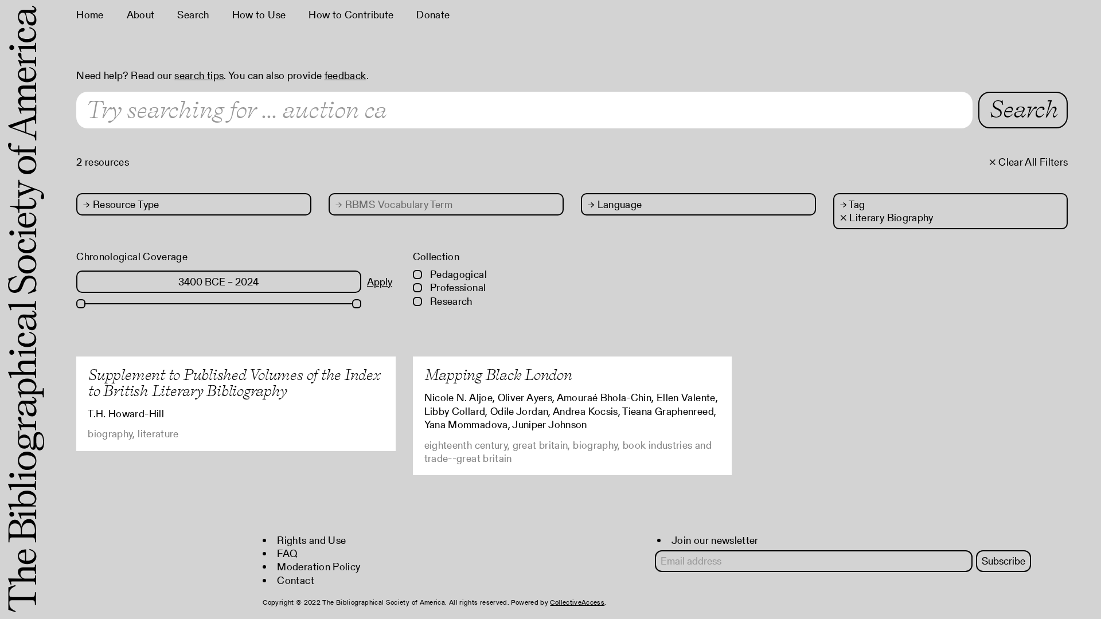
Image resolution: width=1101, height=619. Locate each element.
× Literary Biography (887, 217)
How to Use (259, 14)
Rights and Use (311, 540)
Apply (379, 282)
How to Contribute (351, 14)
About (141, 14)
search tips (199, 75)
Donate (433, 14)
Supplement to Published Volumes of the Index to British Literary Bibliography (234, 382)
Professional (457, 287)
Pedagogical (457, 274)
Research (450, 301)
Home (89, 14)
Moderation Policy (318, 566)
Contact (295, 580)
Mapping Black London (498, 374)
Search (193, 14)
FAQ (287, 553)
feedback (345, 75)
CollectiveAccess (577, 602)
